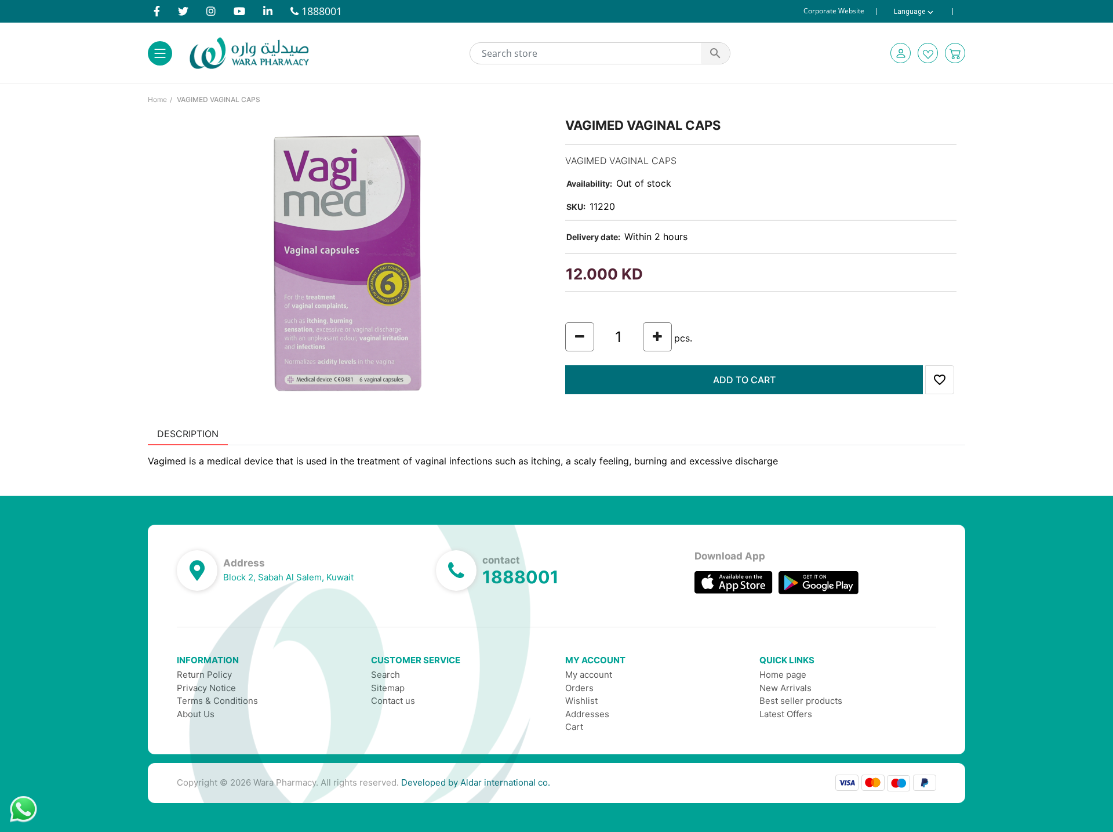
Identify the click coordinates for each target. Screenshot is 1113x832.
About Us (195, 714)
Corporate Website (833, 11)
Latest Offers (785, 714)
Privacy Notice (206, 687)
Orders (579, 687)
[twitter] (183, 11)
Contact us (393, 700)
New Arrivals (785, 687)
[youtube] (239, 11)
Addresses (587, 714)
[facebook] (157, 11)
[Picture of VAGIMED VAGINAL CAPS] (348, 262)
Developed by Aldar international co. (475, 782)
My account (588, 674)
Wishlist (581, 700)
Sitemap (388, 687)
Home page (782, 674)
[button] (900, 53)
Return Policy (204, 674)
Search (385, 674)
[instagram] (211, 11)
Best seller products (800, 700)
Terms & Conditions (217, 700)
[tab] (188, 433)
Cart (574, 726)
